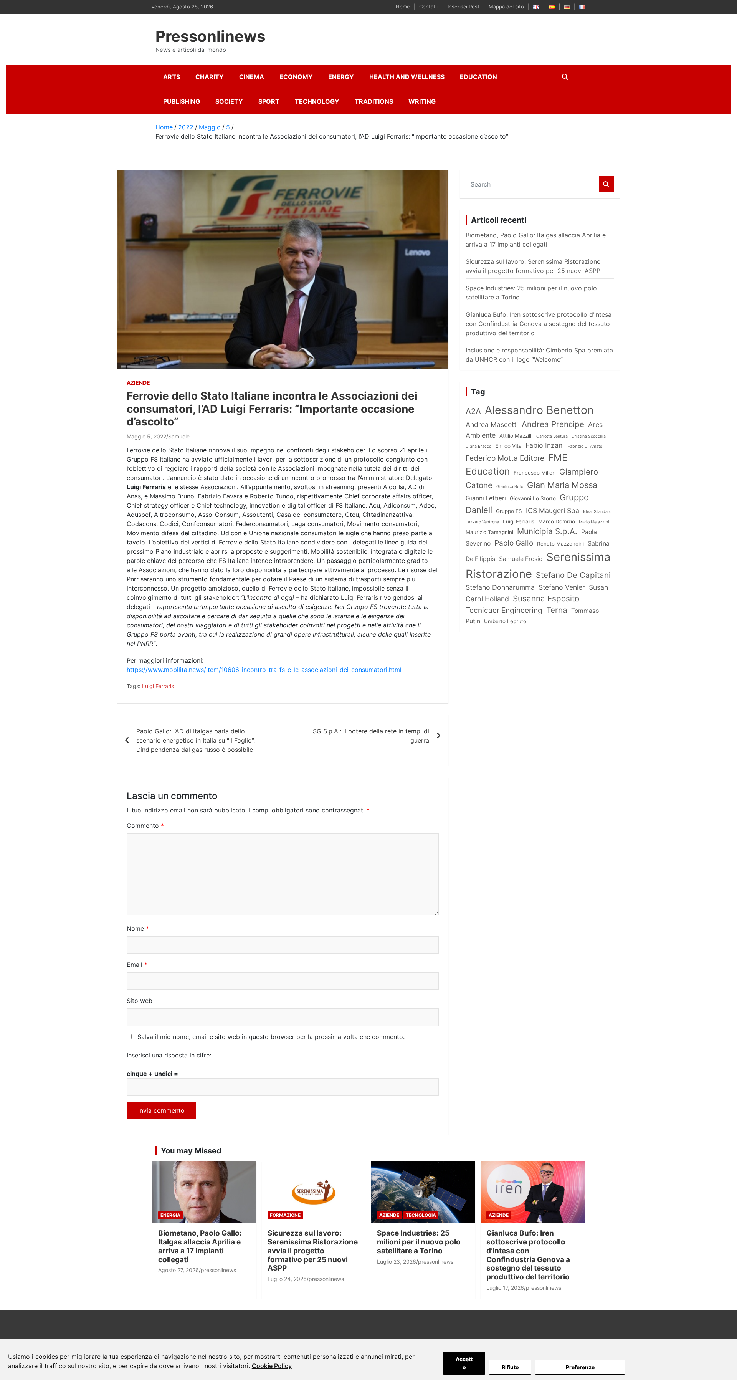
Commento (145, 825)
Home (403, 6)
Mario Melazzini (594, 522)
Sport (268, 101)
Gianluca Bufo (509, 486)
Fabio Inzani (544, 445)
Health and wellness (407, 77)
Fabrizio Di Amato (585, 446)
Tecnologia (421, 1215)
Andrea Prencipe (553, 424)
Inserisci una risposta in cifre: (169, 1055)
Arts (171, 77)
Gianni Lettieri (486, 498)
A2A (473, 411)
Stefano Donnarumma (500, 587)
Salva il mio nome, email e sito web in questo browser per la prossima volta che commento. (271, 1037)
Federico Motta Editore (505, 458)
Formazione (285, 1215)
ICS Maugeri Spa (552, 510)
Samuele (179, 436)
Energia (170, 1215)
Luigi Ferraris (158, 686)
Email (137, 964)
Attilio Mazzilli (515, 436)
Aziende (138, 382)
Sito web (139, 1000)
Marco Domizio (556, 521)
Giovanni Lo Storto (533, 498)
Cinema (251, 77)
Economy (296, 77)
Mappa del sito (506, 6)
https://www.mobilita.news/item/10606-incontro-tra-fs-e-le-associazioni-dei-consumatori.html (264, 669)
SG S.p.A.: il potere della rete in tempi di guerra (371, 735)
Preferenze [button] (580, 1367)
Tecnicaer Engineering (504, 610)
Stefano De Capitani (573, 575)
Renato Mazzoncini (560, 544)
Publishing (181, 101)
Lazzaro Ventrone (482, 522)
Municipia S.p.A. (547, 531)
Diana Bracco (478, 446)
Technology (317, 101)
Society (229, 101)
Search (606, 184)
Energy (341, 77)
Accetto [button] (464, 1363)
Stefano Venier (562, 587)
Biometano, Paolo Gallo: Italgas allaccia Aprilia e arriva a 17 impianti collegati (200, 1246)
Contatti (428, 6)
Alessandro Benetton (539, 410)
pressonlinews (218, 1270)
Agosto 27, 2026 (178, 1270)
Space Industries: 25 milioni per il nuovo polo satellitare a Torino (419, 1242)
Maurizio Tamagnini (489, 532)
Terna (556, 610)
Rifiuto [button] (510, 1367)
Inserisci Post (463, 6)
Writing (422, 101)
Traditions (374, 101)
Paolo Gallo (513, 543)
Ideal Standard (597, 511)
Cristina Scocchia (589, 436)
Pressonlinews (210, 36)
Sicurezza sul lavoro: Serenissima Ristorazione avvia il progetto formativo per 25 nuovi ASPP (313, 1250)
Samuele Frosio (520, 559)
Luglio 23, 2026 (396, 1261)
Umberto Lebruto (505, 621)
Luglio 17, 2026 (505, 1287)
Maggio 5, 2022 (146, 436)
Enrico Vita (508, 446)
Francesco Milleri (534, 473)
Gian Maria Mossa (562, 485)
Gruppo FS (509, 511)
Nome (138, 928)
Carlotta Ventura (552, 436)
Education (478, 77)
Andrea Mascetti (492, 424)
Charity (209, 77)
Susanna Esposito (546, 598)
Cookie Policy (272, 1366)
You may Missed (191, 1150)
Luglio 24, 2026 (287, 1279)
